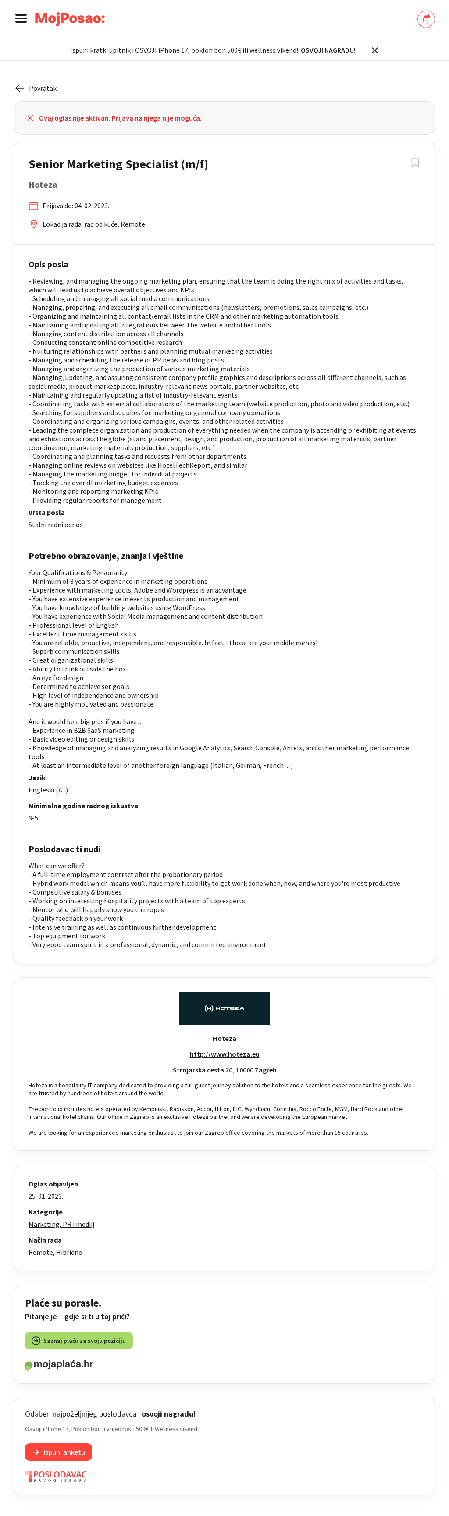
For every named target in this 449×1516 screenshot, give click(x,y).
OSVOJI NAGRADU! (328, 50)
